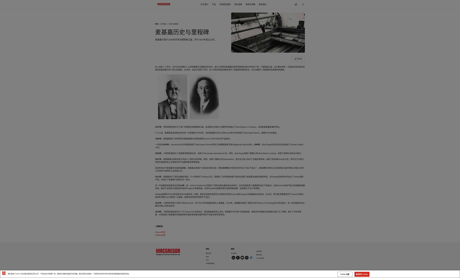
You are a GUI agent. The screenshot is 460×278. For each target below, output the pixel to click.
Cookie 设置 (344, 274)
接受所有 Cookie (362, 274)
